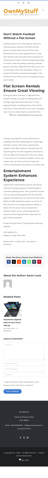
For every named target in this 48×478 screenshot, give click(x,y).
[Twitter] (24, 438)
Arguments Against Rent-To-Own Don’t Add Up (12, 322)
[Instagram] (28, 438)
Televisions (31, 241)
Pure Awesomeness (25, 456)
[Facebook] (20, 438)
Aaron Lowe (9, 241)
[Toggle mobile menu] (43, 10)
